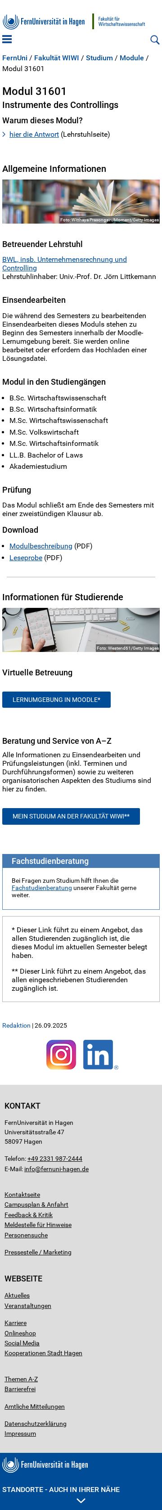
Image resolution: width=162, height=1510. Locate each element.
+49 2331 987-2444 (54, 1158)
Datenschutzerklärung (35, 1423)
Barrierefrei (20, 1389)
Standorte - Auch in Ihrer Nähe (61, 1489)
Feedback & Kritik (28, 1214)
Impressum (20, 1433)
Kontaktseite (22, 1194)
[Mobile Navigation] (7, 40)
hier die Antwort (34, 134)
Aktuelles (17, 1295)
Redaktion (16, 1025)
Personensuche (26, 1235)
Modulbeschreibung (40, 546)
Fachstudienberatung (42, 887)
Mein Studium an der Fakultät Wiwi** (71, 816)
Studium (99, 58)
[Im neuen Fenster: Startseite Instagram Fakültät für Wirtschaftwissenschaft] (61, 1069)
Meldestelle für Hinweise (38, 1224)
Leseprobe (25, 557)
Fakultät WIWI (56, 58)
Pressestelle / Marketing (38, 1252)
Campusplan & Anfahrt (36, 1204)
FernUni (14, 58)
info (29, 1169)
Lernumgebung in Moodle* (56, 699)
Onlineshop (20, 1333)
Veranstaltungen (27, 1305)
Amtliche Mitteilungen (34, 1406)
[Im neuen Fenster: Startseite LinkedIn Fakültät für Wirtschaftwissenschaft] (100, 1069)
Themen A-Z (21, 1379)
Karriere (15, 1322)
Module (132, 58)
